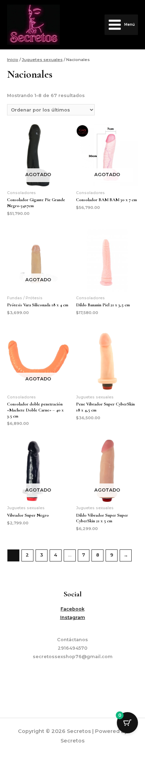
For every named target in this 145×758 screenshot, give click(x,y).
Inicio (12, 59)
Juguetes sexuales (42, 59)
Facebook (72, 609)
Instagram (72, 617)
